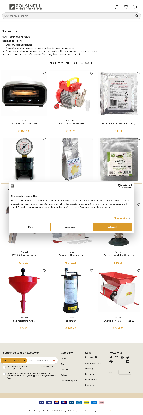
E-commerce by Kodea (107, 411)
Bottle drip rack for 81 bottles (119, 255)
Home (63, 358)
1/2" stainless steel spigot (24, 255)
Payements (90, 374)
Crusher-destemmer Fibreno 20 (119, 321)
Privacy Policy (91, 379)
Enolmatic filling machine (71, 255)
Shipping (89, 368)
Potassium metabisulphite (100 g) (118, 123)
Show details (120, 218)
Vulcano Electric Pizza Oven (24, 123)
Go (53, 360)
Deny (30, 227)
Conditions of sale (93, 363)
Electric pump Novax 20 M (71, 123)
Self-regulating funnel (24, 321)
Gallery (64, 375)
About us (65, 364)
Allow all (112, 227)
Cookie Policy (91, 385)
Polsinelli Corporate (69, 380)
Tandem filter (71, 321)
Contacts (65, 369)
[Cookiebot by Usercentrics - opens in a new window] (120, 186)
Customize (70, 227)
